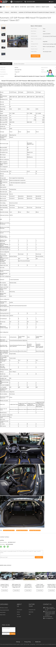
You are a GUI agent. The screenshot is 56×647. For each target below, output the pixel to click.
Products (8, 6)
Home (3, 6)
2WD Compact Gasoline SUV (22, 530)
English (51, 1)
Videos (12, 6)
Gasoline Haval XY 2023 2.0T (8, 530)
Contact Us (38, 6)
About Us (17, 6)
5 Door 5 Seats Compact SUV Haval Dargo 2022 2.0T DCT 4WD (39, 586)
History (18, 612)
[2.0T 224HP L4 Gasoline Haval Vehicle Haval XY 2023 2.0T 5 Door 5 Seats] (30, 576)
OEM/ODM (31, 612)
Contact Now (35, 56)
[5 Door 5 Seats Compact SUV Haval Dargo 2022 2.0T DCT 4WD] (42, 576)
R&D (30, 614)
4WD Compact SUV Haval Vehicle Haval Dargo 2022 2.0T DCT (16, 586)
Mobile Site (38, 641)
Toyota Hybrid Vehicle (4, 610)
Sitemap (18, 641)
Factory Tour (23, 6)
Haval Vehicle (2, 612)
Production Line (32, 609)
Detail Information (6, 63)
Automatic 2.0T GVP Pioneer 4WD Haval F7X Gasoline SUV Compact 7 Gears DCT (37, 12)
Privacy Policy (27, 641)
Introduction (19, 609)
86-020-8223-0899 (31, 1)
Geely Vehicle (2, 614)
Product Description (19, 63)
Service (18, 614)
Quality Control (31, 6)
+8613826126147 (11, 542)
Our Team (19, 616)
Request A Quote (45, 6)
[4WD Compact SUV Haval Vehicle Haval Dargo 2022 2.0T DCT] (19, 576)
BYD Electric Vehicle (4, 607)
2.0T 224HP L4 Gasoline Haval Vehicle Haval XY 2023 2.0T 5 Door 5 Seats (28, 587)
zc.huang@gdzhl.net (17, 1)
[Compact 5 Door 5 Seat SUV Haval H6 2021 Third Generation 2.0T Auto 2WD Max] (7, 576)
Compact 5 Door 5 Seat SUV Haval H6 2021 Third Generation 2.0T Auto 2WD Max (4, 587)
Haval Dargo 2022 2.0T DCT (35, 530)
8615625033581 (9, 544)
